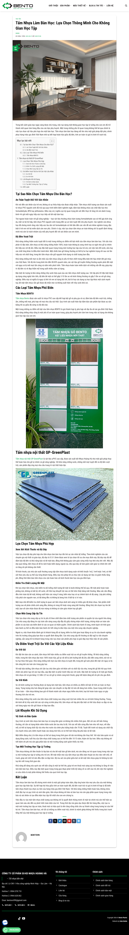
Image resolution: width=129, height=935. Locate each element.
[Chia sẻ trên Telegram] (79, 821)
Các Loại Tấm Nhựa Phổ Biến (33, 153)
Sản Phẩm (65, 5)
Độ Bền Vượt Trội (32, 150)
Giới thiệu (53, 5)
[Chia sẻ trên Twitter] (60, 821)
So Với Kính (29, 176)
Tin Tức (18, 19)
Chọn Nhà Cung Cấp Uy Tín (34, 169)
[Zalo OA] (4, 924)
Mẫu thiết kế (79, 5)
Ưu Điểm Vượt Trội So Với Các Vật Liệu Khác (38, 171)
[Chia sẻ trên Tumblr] (74, 821)
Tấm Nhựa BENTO (32, 155)
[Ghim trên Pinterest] (69, 821)
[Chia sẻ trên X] (55, 821)
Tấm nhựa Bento (22, 298)
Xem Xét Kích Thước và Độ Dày (35, 164)
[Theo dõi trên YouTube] (23, 918)
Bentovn (38, 36)
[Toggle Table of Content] (51, 141)
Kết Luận (26, 187)
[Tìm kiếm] (126, 5)
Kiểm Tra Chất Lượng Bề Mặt (35, 166)
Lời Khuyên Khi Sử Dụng (31, 179)
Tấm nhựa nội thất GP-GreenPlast (31, 158)
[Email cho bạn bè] (64, 821)
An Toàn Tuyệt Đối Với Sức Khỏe (37, 147)
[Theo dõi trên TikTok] (19, 918)
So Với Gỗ (29, 174)
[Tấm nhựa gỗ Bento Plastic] (17, 5)
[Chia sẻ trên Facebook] (50, 821)
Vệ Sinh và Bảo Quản (32, 182)
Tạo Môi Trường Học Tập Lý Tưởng (36, 184)
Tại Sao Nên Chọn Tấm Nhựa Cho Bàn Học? (38, 145)
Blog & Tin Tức (96, 5)
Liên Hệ (110, 5)
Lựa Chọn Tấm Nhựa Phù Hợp (33, 161)
